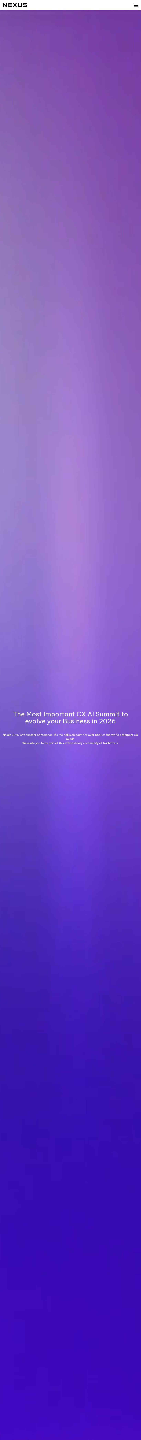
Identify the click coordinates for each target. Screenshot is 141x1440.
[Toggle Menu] (136, 5)
